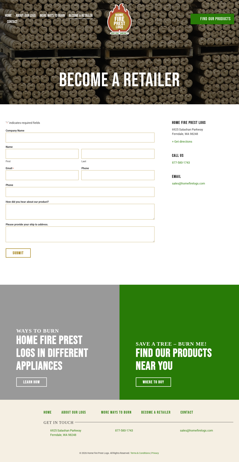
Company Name (15, 130)
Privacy (155, 453)
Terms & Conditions (140, 453)
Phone (85, 168)
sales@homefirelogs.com (188, 183)
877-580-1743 (181, 162)
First (8, 161)
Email (10, 168)
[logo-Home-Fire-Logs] (119, 4)
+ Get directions (182, 141)
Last (83, 161)
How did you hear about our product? (27, 201)
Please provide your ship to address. (27, 224)
